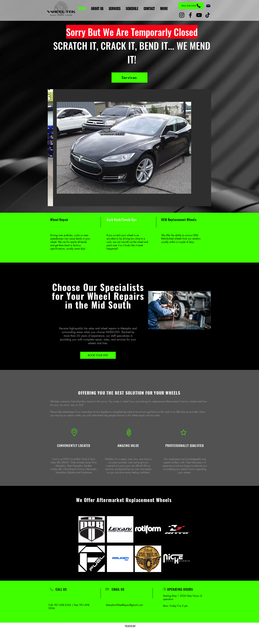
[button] (129, 147)
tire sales (155, 415)
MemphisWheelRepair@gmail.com (124, 605)
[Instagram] (181, 15)
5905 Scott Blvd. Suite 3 (130, 625)
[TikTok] (207, 15)
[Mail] (208, 5)
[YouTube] (199, 15)
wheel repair (138, 415)
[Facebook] (190, 15)
